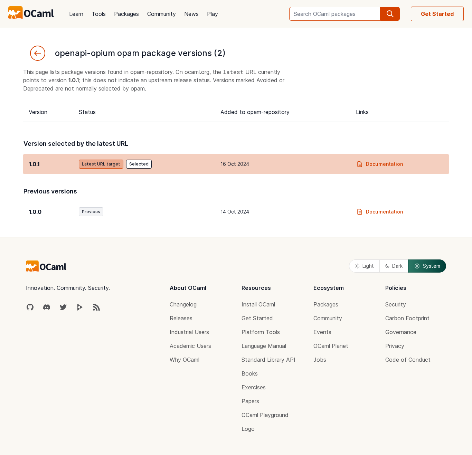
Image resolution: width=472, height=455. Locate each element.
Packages (126, 13)
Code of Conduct (408, 359)
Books (250, 373)
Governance (400, 332)
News (191, 13)
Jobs (319, 359)
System (431, 266)
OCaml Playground (265, 414)
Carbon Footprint (407, 318)
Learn (76, 13)
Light (368, 266)
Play (212, 13)
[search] (390, 14)
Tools (99, 13)
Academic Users (190, 345)
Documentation (384, 164)
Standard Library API (268, 359)
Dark (397, 266)
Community (161, 13)
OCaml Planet (330, 345)
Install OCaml (258, 304)
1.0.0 (35, 211)
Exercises (254, 387)
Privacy (394, 345)
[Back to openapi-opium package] (37, 53)
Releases (181, 318)
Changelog (183, 304)
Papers (250, 401)
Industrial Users (189, 332)
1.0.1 (34, 164)
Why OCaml (184, 359)
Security (395, 304)
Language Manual (264, 345)
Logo (248, 428)
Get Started (437, 13)
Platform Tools (261, 332)
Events (322, 332)
